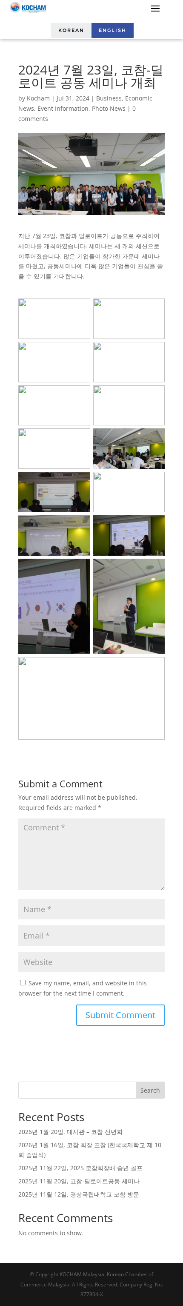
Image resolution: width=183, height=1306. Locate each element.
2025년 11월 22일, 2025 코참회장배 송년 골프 (80, 1168)
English (112, 30)
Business (109, 98)
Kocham (38, 98)
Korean (71, 30)
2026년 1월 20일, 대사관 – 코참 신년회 (70, 1132)
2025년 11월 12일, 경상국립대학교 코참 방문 (78, 1194)
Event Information (63, 108)
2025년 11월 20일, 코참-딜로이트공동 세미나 (79, 1181)
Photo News (109, 108)
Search (150, 1090)
